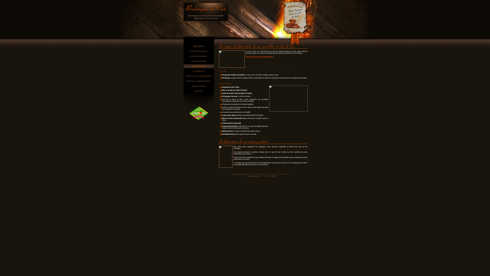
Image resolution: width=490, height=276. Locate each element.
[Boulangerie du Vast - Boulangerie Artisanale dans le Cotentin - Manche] (205, 7)
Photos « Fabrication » (199, 81)
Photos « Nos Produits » (199, 76)
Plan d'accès (199, 86)
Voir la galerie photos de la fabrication (259, 57)
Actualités (199, 71)
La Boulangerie (199, 56)
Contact (198, 91)
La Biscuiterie (199, 61)
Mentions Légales (253, 176)
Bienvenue (198, 46)
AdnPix (273, 176)
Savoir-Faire (198, 66)
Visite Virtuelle (198, 51)
